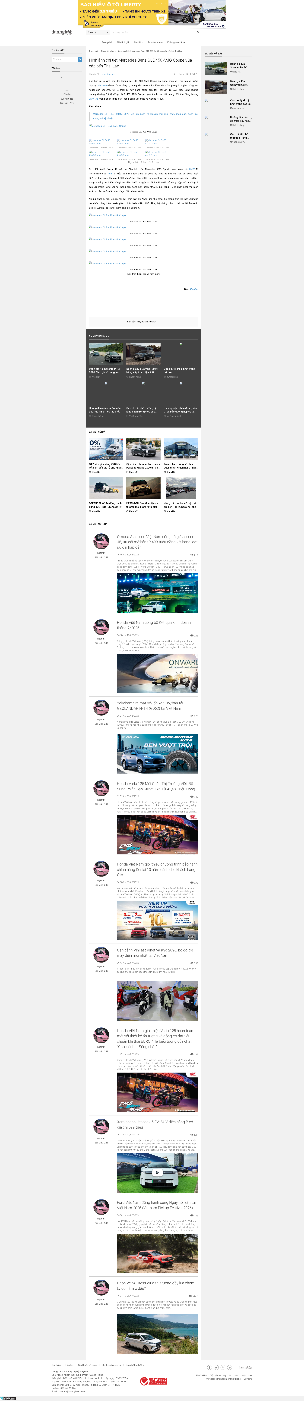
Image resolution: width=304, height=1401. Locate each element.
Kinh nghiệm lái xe (176, 42)
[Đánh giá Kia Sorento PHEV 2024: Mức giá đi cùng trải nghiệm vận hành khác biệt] (216, 68)
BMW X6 (93, 98)
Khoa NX (96, 377)
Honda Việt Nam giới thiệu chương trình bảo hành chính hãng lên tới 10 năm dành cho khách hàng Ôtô (157, 869)
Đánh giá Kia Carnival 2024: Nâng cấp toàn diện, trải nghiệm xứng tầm (142, 372)
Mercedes (103, 85)
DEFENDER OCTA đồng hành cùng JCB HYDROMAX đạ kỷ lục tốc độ (105, 507)
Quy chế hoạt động (135, 1365)
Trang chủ (107, 42)
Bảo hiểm (138, 42)
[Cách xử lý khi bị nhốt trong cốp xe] (216, 100)
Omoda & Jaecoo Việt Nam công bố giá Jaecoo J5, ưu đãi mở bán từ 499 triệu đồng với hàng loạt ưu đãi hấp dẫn (157, 542)
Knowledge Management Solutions (223, 1379)
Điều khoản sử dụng (87, 1365)
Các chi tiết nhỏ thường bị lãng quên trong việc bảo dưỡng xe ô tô (141, 412)
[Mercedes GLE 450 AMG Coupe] (143, 126)
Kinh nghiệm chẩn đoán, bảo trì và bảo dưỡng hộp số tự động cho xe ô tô (180, 412)
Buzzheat (234, 1375)
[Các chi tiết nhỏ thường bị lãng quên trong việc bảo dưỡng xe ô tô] (216, 134)
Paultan (193, 289)
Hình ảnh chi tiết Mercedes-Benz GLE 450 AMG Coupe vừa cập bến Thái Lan (149, 51)
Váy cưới (248, 1379)
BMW (192, 169)
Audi (110, 173)
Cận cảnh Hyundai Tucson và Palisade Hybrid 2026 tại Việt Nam (143, 468)
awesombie (172, 377)
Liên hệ (69, 1365)
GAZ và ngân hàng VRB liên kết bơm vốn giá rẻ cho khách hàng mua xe (106, 468)
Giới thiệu (56, 1365)
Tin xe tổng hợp (107, 51)
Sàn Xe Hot (201, 1375)
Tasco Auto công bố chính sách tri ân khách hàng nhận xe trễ (180, 468)
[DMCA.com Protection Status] (8, 1399)
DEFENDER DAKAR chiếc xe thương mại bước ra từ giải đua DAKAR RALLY (142, 507)
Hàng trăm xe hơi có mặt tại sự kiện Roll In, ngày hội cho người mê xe (180, 507)
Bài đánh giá (123, 42)
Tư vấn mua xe (155, 42)
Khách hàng (135, 377)
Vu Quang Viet (136, 416)
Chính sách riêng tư (111, 1365)
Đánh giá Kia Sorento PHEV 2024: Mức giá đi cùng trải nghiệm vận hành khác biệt (104, 372)
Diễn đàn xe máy (218, 1375)
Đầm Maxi (247, 1375)
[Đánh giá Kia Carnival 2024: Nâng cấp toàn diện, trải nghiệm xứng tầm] (216, 87)
